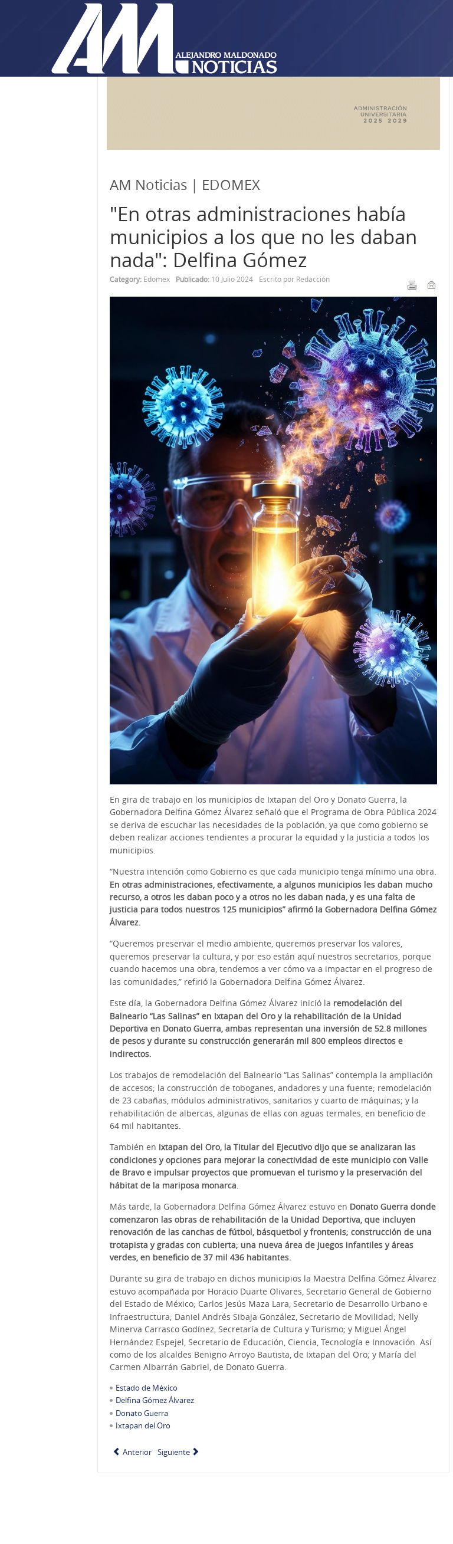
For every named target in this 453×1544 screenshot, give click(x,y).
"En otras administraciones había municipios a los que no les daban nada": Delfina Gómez (263, 236)
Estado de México (147, 1387)
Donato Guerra (142, 1413)
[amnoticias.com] (163, 39)
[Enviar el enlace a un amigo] (431, 285)
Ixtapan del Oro (143, 1425)
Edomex (156, 279)
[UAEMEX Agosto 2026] (273, 147)
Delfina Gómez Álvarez (155, 1400)
